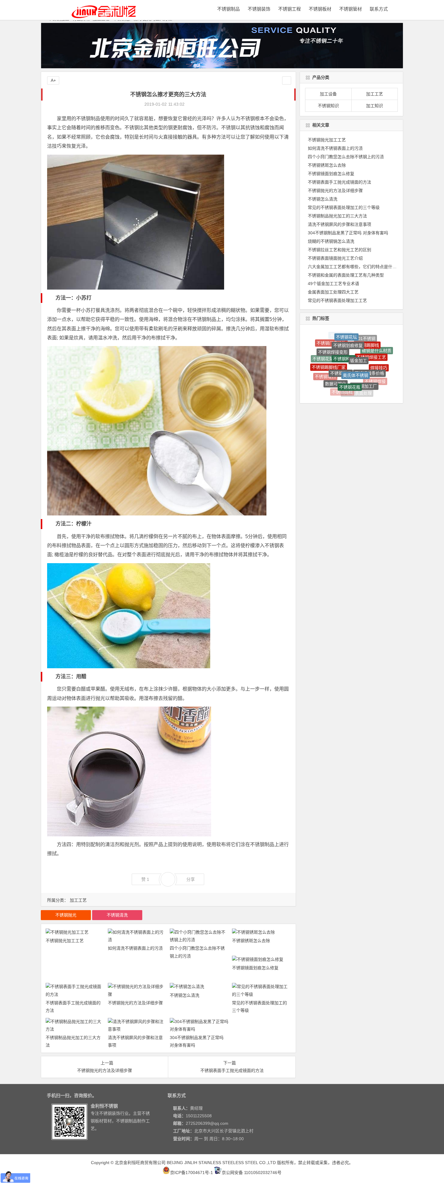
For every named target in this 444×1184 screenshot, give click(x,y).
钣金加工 (358, 336)
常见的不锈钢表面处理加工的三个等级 (344, 207)
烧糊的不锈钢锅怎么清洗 (331, 241)
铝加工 (321, 369)
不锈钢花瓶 (349, 357)
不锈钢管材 (350, 8)
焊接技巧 (378, 354)
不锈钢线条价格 (369, 347)
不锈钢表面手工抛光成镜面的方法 (339, 182)
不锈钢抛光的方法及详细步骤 (135, 1002)
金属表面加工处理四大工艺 (333, 292)
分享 (190, 879)
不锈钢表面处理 (357, 373)
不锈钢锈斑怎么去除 (251, 940)
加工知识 (374, 105)
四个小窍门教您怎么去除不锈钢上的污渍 (346, 156)
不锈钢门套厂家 (368, 379)
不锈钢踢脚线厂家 (329, 347)
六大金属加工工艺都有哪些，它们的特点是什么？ (354, 266)
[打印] (192, 104)
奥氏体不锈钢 (355, 344)
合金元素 (331, 376)
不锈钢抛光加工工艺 (65, 940)
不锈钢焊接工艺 (371, 341)
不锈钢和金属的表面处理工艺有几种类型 (346, 275)
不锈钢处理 (342, 392)
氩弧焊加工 (355, 387)
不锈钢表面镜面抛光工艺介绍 (335, 258)
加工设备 (328, 93)
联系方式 (379, 8)
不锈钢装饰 (259, 8)
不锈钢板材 (320, 8)
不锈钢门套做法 (342, 385)
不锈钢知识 (328, 105)
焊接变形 (378, 374)
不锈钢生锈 (367, 387)
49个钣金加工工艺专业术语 (333, 283)
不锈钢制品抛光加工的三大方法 (337, 215)
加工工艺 (78, 900)
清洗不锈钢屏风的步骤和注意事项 (339, 224)
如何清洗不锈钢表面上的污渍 (135, 948)
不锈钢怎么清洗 (184, 995)
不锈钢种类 (343, 335)
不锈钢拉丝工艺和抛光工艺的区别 (339, 249)
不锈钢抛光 (65, 915)
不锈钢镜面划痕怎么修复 (255, 967)
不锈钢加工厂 (364, 359)
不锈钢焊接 (375, 366)
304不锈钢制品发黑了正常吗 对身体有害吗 (348, 232)
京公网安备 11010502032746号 (252, 1172)
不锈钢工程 (289, 8)
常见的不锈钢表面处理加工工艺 (337, 300)
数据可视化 (335, 358)
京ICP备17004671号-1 (191, 1172)
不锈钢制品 (228, 8)
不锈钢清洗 (117, 915)
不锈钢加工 (356, 393)
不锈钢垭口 (325, 362)
